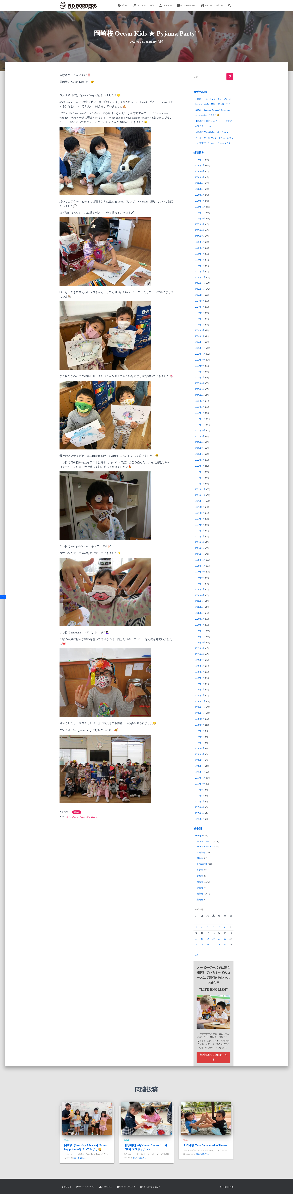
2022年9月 (200, 436)
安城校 (200, 876)
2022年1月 (200, 483)
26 (208, 944)
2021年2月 (200, 548)
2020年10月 (200, 572)
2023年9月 (200, 366)
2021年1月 (200, 554)
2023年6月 (200, 383)
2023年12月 (200, 348)
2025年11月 (200, 212)
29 (225, 944)
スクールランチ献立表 (213, 5)
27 (213, 944)
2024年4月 (200, 324)
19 (208, 939)
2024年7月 (200, 307)
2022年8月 (200, 442)
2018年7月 (200, 731)
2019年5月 (200, 672)
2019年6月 (200, 666)
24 (196, 944)
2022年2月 (200, 477)
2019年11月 (200, 636)
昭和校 (200, 894)
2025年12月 (200, 207)
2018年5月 (200, 742)
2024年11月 (200, 283)
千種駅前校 (202, 864)
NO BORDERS (226, 1187)
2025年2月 (200, 266)
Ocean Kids (85, 817)
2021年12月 (200, 489)
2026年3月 (200, 189)
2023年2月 (200, 407)
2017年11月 (200, 778)
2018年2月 (200, 760)
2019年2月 (200, 689)
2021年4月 (200, 536)
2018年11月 (200, 707)
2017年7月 (200, 801)
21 (219, 939)
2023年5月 (200, 389)
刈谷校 (200, 858)
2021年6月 (200, 525)
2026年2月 (200, 195)
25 (202, 944)
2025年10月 (200, 218)
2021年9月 (200, 507)
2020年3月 (200, 613)
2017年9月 (200, 789)
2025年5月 (200, 248)
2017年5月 (200, 813)
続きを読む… (80, 1158)
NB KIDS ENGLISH (188, 5)
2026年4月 (200, 183)
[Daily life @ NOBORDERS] (78, 5)
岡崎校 (76, 812)
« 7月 (196, 955)
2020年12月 (200, 560)
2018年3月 (200, 754)
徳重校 (200, 888)
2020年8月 (200, 584)
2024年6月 (200, 313)
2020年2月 (200, 619)
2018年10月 (200, 713)
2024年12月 (200, 277)
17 (196, 939)
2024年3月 (200, 330)
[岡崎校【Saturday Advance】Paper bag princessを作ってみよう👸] (87, 1118)
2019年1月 (200, 695)
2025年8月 (200, 230)
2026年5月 (200, 177)
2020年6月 (200, 595)
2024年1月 (200, 342)
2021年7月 (200, 519)
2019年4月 (200, 678)
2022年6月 (200, 454)
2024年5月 (200, 318)
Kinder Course (72, 817)
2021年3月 (200, 542)
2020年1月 (200, 625)
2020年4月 (200, 607)
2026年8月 (200, 160)
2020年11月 (200, 566)
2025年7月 (200, 236)
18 (202, 939)
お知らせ (125, 5)
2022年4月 (200, 466)
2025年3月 (200, 260)
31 (196, 950)
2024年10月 (200, 289)
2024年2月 (200, 336)
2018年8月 (200, 725)
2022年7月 (200, 448)
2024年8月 (200, 301)
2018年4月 (200, 748)
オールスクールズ (145, 5)
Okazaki (94, 817)
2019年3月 (200, 684)
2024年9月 (200, 295)
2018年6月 (200, 737)
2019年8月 (200, 654)
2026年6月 (200, 171)
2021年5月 (200, 530)
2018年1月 (200, 766)
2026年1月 (200, 201)
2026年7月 (200, 165)
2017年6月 (200, 807)
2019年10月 (200, 642)
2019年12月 (200, 630)
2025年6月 (200, 242)
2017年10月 (200, 784)
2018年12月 (200, 701)
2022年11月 (200, 425)
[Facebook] (3, 597)
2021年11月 (200, 495)
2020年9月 (200, 578)
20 (213, 939)
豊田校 (200, 899)
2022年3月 (200, 472)
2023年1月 (200, 413)
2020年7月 (200, 589)
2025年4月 (200, 254)
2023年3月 (200, 401)
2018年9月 (200, 719)
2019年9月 (200, 648)
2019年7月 (200, 660)
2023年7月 (200, 377)
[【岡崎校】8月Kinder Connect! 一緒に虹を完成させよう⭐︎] (146, 1118)
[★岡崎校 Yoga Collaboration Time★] (206, 1118)
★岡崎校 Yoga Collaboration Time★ (211, 132)
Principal (167, 5)
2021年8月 (200, 513)
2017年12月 (200, 772)
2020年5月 (200, 601)
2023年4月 (200, 395)
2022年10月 (200, 430)
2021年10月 (200, 501)
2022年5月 (200, 460)
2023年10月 (200, 360)
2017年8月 (200, 795)
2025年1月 (200, 271)
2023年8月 (200, 371)
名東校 (200, 870)
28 (219, 944)
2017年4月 (200, 819)
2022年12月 (200, 419)
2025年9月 (200, 224)
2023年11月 (200, 354)
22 (225, 939)
